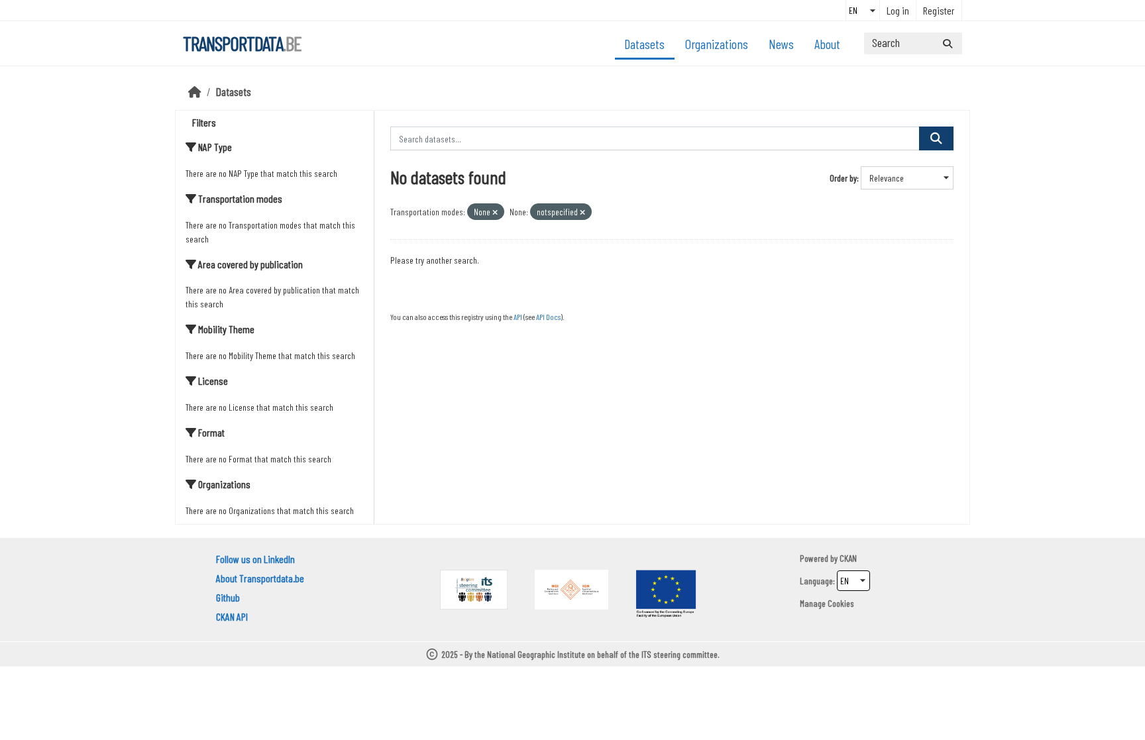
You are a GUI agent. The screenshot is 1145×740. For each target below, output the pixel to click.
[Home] (194, 91)
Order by (843, 178)
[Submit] (947, 43)
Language (816, 580)
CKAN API (232, 616)
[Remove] (495, 212)
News (781, 44)
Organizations (716, 44)
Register (939, 10)
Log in (898, 10)
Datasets (644, 44)
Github (228, 597)
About (827, 44)
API (518, 316)
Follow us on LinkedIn (255, 559)
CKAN (848, 558)
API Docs (548, 316)
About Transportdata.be (260, 578)
